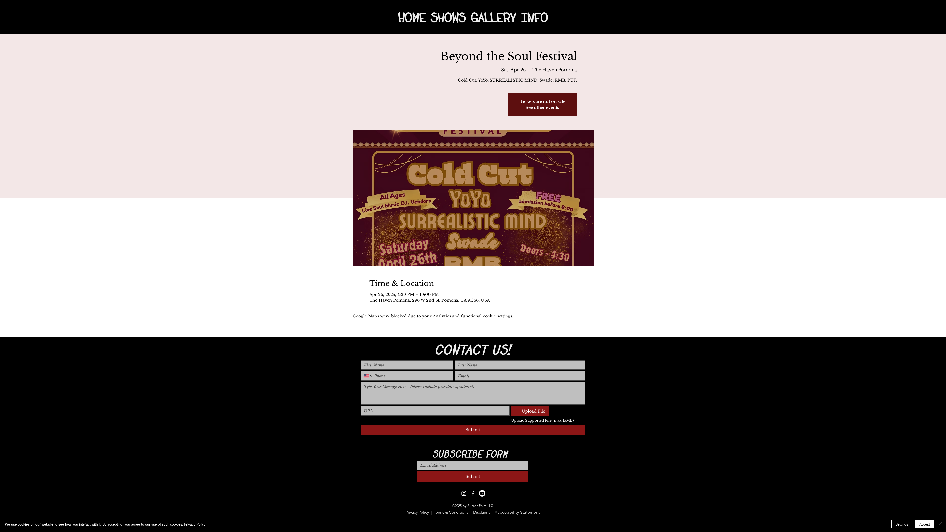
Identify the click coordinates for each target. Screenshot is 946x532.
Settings (901, 524)
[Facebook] (473, 493)
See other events (542, 107)
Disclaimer (482, 512)
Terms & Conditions (451, 512)
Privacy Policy (417, 512)
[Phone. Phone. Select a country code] (368, 376)
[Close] (940, 524)
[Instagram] (464, 493)
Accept (924, 524)
